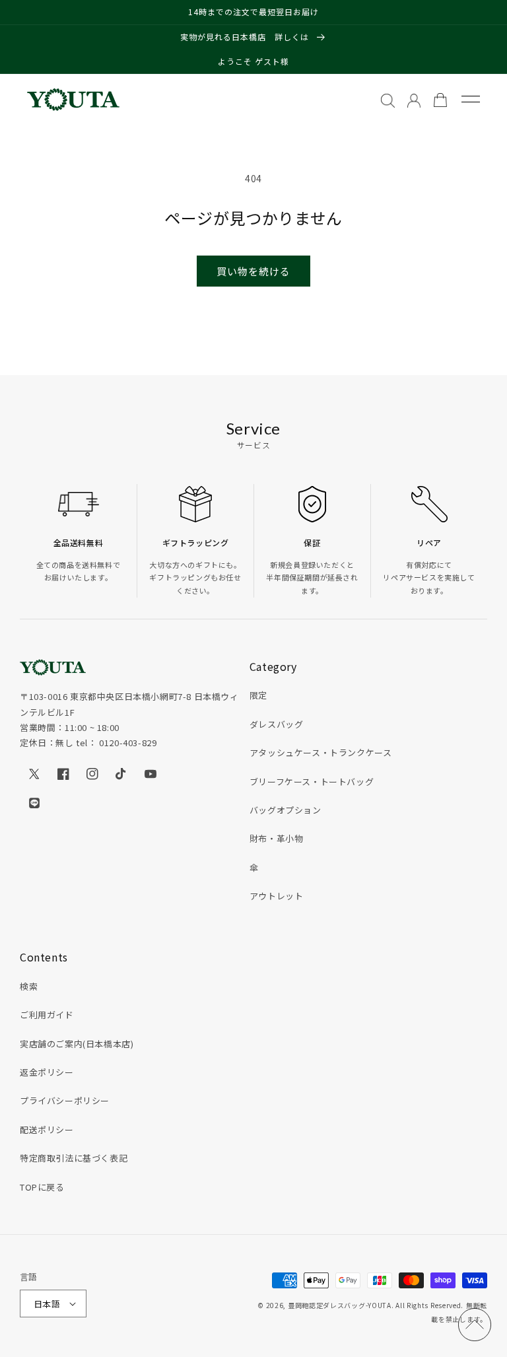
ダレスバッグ (277, 724)
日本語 (47, 1304)
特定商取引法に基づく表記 (73, 1158)
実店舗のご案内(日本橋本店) (76, 1043)
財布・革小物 (277, 838)
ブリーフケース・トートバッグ (312, 781)
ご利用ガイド (47, 1014)
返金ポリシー (47, 1072)
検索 (29, 986)
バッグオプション (285, 810)
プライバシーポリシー (65, 1100)
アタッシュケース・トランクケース (321, 752)
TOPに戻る (42, 1187)
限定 (258, 695)
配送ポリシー (47, 1129)
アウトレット (277, 895)
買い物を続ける (253, 271)
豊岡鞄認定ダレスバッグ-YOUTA (339, 1305)
